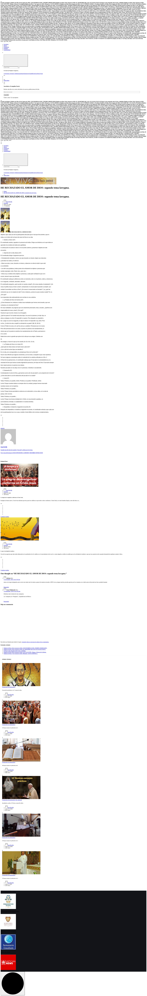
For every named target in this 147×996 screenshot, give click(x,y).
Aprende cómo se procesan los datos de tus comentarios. (35, 642)
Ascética (37, 73)
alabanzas (17, 73)
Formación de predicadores (8, 687)
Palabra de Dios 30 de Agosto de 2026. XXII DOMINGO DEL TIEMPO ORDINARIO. (25, 648)
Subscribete (6, 80)
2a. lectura (10, 73)
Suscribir (6, 94)
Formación (6, 47)
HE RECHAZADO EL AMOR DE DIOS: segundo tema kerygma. (20, 192)
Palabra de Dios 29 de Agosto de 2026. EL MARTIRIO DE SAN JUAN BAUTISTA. (25, 649)
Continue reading (5, 516)
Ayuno (41, 73)
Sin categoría (19, 800)
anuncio (27, 73)
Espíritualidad (7, 50)
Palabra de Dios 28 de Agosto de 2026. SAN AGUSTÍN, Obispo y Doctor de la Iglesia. (25, 652)
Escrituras (6, 44)
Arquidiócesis (32, 73)
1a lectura (6, 73)
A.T (14, 73)
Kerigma (6, 203)
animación (22, 73)
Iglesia (5, 45)
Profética (6, 48)
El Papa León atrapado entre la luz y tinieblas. (15, 650)
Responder (6, 587)
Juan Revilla (9, 201)
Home (5, 191)
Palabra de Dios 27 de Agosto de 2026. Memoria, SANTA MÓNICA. (21, 653)
